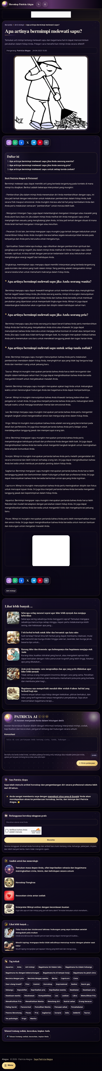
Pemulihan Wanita (43, 1007)
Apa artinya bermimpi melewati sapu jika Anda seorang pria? (40, 165)
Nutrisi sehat (69, 1001)
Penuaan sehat (60, 1007)
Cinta (75, 978)
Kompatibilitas (44, 995)
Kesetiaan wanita (13, 995)
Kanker (74, 984)
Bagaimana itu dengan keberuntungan (22, 973)
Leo (56, 995)
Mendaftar (51, 840)
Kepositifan (22, 990)
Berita (54, 978)
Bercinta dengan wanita (38, 978)
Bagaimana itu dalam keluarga (78, 967)
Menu (8, 1065)
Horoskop (47, 984)
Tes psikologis (12, 1018)
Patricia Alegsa (23, 50)
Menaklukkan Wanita (34, 1001)
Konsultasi (9, 734)
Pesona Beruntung (14, 1013)
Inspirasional (61, 984)
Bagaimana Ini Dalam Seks (50, 967)
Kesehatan (74, 990)
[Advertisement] (51, 14)
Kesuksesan (29, 995)
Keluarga (9, 990)
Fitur (27, 984)
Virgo (24, 1018)
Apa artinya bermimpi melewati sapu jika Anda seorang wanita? (41, 161)
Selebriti (76, 1013)
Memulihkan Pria (88, 995)
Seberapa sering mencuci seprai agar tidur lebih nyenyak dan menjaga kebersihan (53, 614)
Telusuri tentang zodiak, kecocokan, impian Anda (27, 1037)
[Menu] (45, 4)
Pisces (28, 1013)
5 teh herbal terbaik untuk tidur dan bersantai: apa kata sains (49, 632)
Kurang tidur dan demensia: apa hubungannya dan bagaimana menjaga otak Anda (56, 650)
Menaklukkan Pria (13, 1001)
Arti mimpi (19, 25)
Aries (19, 967)
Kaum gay (85, 984)
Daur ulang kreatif (13, 984)
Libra (75, 995)
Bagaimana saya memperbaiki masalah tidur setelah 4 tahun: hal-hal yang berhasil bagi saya (55, 690)
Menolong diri (54, 1001)
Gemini (36, 984)
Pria (36, 1013)
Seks (67, 1013)
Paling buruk (11, 1007)
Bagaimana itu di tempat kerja (56, 973)
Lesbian (65, 995)
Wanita (33, 1018)
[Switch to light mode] (38, 4)
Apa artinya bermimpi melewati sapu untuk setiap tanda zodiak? (42, 169)
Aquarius (9, 967)
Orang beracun (85, 1001)
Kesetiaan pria (89, 990)
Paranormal (26, 1007)
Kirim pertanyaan (87, 763)
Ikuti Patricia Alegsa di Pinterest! (21, 178)
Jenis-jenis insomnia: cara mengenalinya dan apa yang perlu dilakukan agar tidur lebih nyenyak (56, 670)
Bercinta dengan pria (15, 978)
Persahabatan (77, 1007)
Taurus (87, 1013)
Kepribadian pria (38, 990)
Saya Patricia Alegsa (18, 779)
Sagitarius (46, 1013)
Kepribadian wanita (57, 990)
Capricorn (65, 978)
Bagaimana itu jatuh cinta (84, 973)
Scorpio (58, 1013)
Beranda (8, 25)
